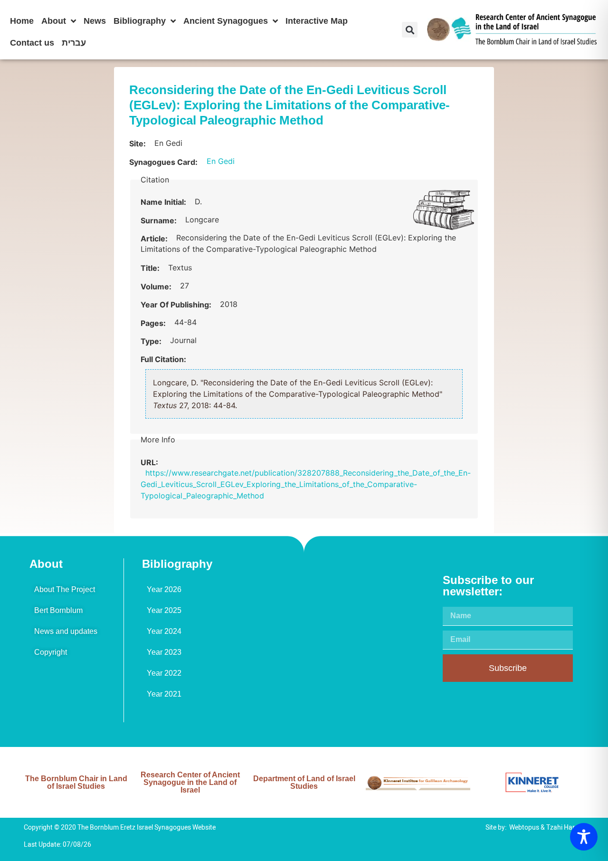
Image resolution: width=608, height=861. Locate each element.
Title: (151, 268)
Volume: (157, 286)
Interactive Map (316, 21)
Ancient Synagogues (225, 21)
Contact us (32, 43)
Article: (155, 238)
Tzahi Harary (565, 827)
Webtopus (524, 827)
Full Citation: (163, 359)
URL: (150, 462)
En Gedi (221, 161)
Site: (138, 143)
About (53, 21)
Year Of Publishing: (177, 304)
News (95, 21)
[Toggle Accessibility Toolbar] (583, 836)
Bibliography (140, 21)
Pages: (154, 323)
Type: (152, 341)
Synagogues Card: (163, 162)
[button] (410, 30)
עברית (74, 43)
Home (22, 21)
